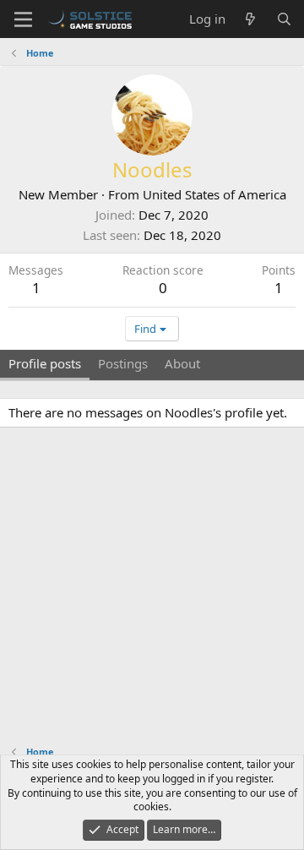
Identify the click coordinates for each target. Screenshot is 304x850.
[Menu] (23, 19)
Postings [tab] (123, 363)
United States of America (214, 194)
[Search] (284, 19)
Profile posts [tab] (44, 363)
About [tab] (182, 363)
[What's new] (250, 19)
